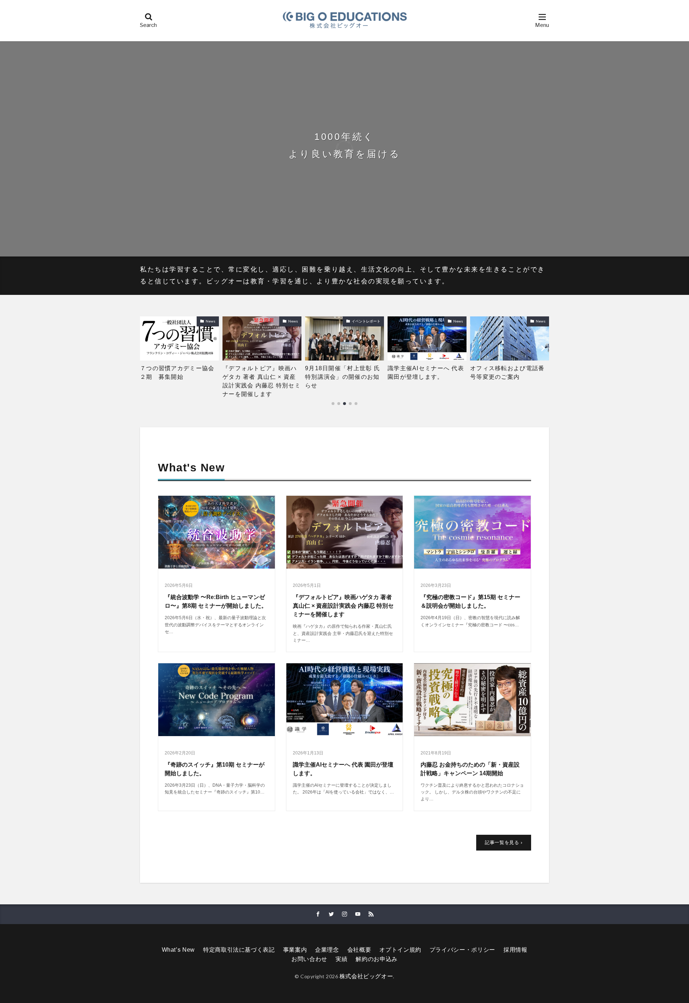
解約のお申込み (376, 959)
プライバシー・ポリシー (462, 950)
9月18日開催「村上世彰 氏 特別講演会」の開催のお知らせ (261, 377)
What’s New (178, 950)
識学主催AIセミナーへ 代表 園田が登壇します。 (343, 372)
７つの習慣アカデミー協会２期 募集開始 (507, 372)
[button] (147, 348)
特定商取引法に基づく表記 (239, 950)
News (210, 321)
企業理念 (327, 950)
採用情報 (515, 950)
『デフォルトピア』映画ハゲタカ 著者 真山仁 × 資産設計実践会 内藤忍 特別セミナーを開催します (179, 381)
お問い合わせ (309, 959)
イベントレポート (283, 321)
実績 (341, 959)
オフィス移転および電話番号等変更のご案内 (425, 372)
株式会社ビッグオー (366, 976)
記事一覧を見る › (503, 842)
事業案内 (295, 950)
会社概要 (359, 950)
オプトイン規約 (400, 950)
